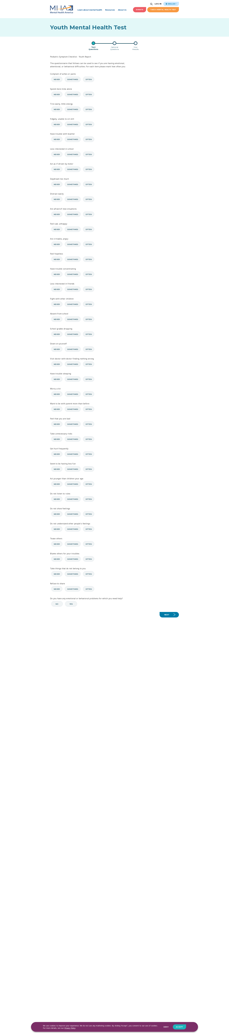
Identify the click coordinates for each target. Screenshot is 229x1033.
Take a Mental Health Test (163, 10)
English (171, 4)
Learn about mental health (90, 10)
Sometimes (72, 79)
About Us (122, 10)
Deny (166, 1027)
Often (89, 79)
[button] (151, 4)
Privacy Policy (69, 1028)
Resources (110, 10)
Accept (179, 1027)
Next (166, 615)
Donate (139, 10)
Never (57, 79)
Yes (71, 604)
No (57, 604)
